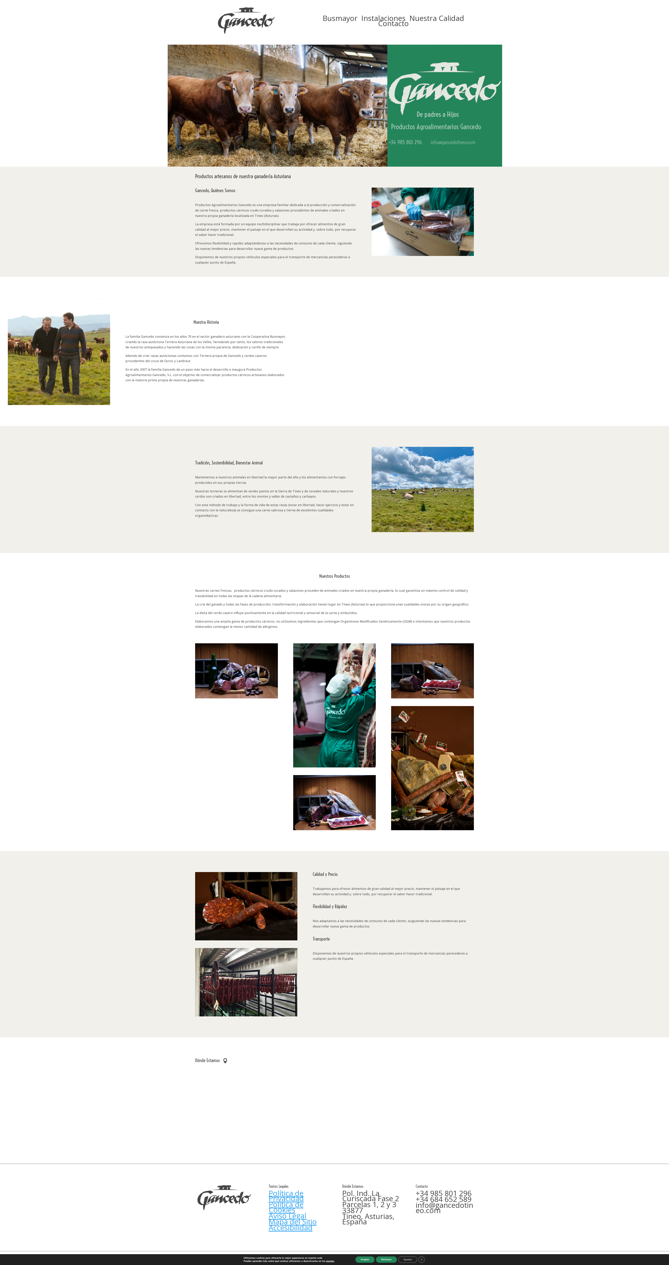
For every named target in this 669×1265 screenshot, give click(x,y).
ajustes (330, 1261)
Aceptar (365, 1259)
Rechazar (386, 1259)
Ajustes (407, 1259)
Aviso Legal (287, 1216)
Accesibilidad (291, 1227)
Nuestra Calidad (436, 19)
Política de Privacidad (286, 1195)
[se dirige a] (246, 34)
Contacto (393, 24)
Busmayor (340, 19)
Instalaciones (383, 19)
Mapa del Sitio (293, 1221)
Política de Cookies (286, 1207)
